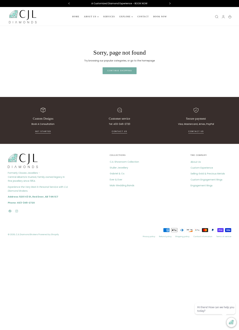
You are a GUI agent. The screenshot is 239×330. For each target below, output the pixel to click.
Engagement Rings (201, 185)
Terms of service (223, 236)
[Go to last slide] (69, 3)
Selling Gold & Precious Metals (208, 173)
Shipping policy (182, 236)
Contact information (202, 236)
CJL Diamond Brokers (27, 234)
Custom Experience (202, 167)
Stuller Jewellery (119, 167)
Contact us (119, 131)
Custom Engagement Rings (206, 179)
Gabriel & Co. (117, 173)
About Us (196, 161)
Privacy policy (149, 236)
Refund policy (165, 236)
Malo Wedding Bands (122, 185)
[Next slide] (170, 3)
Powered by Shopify (48, 234)
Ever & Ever (116, 179)
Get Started (43, 131)
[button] (217, 17)
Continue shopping (119, 70)
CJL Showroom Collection (124, 161)
